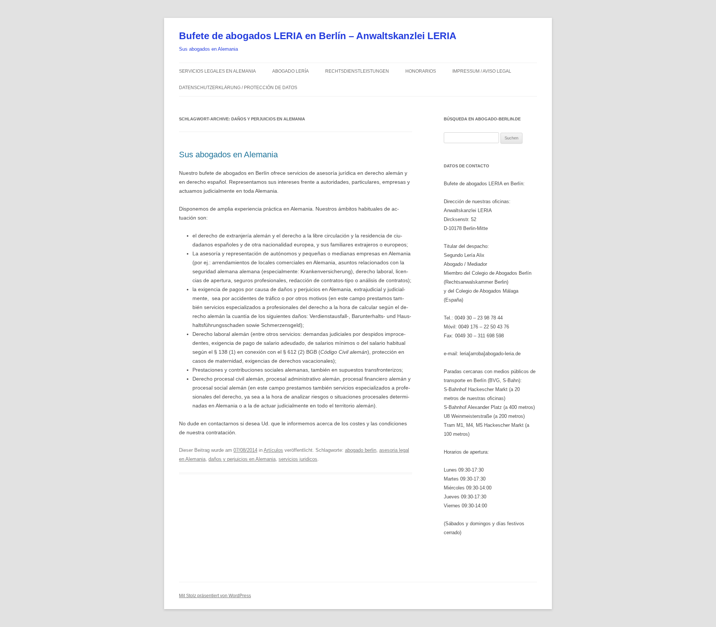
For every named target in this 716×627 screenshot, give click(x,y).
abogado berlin (360, 450)
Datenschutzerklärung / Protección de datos (238, 87)
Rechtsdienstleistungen (357, 71)
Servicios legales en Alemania (217, 71)
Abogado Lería (290, 71)
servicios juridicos (298, 459)
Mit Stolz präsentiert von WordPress (215, 595)
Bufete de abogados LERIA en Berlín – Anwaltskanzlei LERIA (317, 35)
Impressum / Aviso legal (481, 71)
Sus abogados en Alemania (228, 154)
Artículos (273, 450)
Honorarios (420, 71)
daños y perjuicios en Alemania (242, 459)
